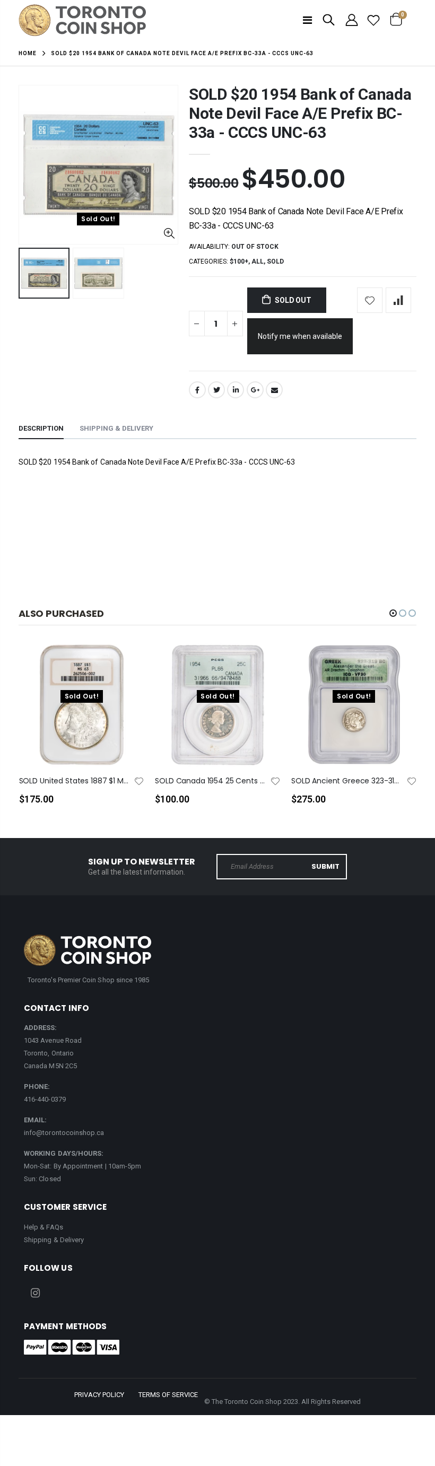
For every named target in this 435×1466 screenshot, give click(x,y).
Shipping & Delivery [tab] (116, 428)
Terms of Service (168, 1395)
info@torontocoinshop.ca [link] (64, 1133)
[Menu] (307, 20)
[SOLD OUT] (126, 667)
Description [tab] (41, 428)
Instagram (35, 1293)
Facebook (197, 389)
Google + (255, 389)
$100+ (239, 261)
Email (274, 389)
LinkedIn (235, 389)
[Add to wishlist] (369, 300)
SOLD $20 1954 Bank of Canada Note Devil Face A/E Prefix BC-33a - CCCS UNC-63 (300, 113)
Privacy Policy (99, 1395)
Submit (325, 866)
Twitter (216, 389)
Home (28, 53)
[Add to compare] (398, 300)
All (257, 261)
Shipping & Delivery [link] (54, 1240)
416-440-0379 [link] (45, 1099)
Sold (275, 261)
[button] (393, 613)
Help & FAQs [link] (43, 1227)
